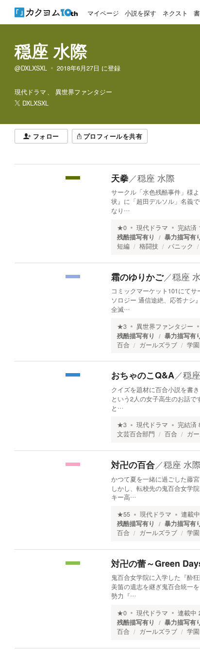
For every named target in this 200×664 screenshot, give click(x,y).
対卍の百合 (133, 464)
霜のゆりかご (137, 276)
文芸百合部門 (136, 434)
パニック (180, 246)
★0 (122, 227)
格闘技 (148, 246)
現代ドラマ (152, 227)
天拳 (120, 178)
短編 (123, 246)
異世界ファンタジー (164, 326)
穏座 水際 (51, 50)
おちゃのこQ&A (142, 375)
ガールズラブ (158, 345)
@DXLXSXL (31, 68)
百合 (123, 345)
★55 (123, 514)
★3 (122, 326)
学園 (193, 345)
